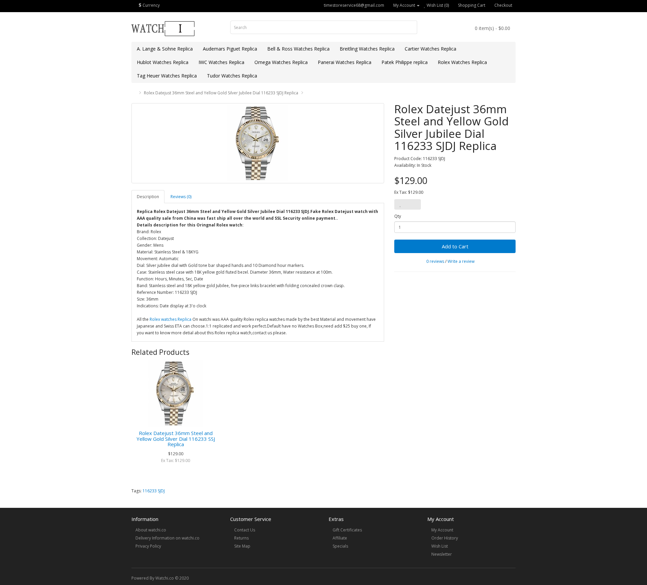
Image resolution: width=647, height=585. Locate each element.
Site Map (242, 546)
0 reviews (435, 261)
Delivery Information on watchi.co (167, 538)
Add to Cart (455, 246)
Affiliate (340, 538)
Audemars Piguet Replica (230, 48)
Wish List (439, 546)
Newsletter (441, 554)
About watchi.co (150, 530)
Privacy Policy (148, 546)
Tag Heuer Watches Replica (167, 75)
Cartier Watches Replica (430, 48)
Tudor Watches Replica (232, 75)
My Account (442, 530)
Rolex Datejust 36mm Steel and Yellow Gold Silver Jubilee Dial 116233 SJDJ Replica (221, 93)
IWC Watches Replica (221, 62)
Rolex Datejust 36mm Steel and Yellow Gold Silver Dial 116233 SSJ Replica (175, 439)
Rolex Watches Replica (462, 62)
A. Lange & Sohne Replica (165, 48)
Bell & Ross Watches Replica (298, 48)
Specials (340, 546)
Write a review (461, 261)
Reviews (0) (181, 196)
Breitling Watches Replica (367, 48)
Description (148, 196)
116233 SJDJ (154, 491)
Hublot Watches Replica (162, 62)
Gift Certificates (347, 530)
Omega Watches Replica (281, 62)
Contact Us (244, 530)
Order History (444, 538)
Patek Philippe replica (404, 62)
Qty (397, 216)
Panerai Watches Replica (344, 62)
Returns (241, 538)
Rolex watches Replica (170, 319)
